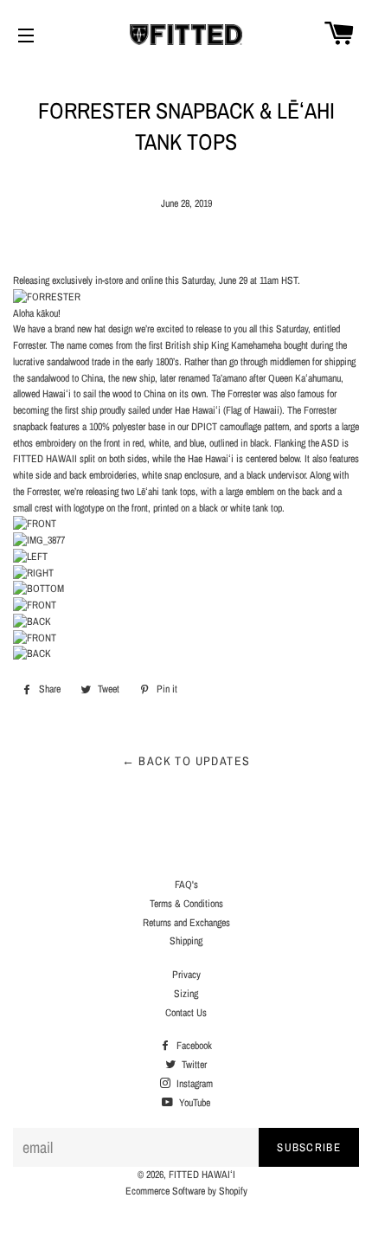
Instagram (193, 1084)
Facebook (193, 1046)
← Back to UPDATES (186, 761)
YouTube (193, 1103)
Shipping (186, 941)
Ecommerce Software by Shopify (186, 1191)
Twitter (193, 1065)
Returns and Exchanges (186, 923)
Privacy (186, 975)
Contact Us (186, 1013)
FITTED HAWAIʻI (202, 1175)
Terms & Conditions (186, 904)
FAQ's (186, 885)
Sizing (186, 994)
